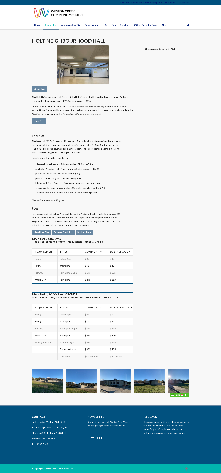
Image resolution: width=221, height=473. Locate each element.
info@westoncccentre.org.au (52, 427)
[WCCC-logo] (59, 13)
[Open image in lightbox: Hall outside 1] (94, 389)
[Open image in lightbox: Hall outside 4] (162, 389)
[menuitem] (37, 25)
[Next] (181, 381)
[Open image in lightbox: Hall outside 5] (128, 389)
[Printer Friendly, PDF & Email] (179, 394)
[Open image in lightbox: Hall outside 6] (59, 389)
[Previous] (40, 381)
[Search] (187, 25)
